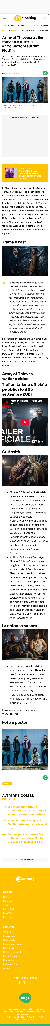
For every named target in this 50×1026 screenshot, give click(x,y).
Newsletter (8, 960)
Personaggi (8, 917)
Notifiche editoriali (12, 952)
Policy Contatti (10, 956)
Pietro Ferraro (12, 74)
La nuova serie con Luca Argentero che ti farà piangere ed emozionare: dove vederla (27, 810)
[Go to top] (45, 1017)
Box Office (8, 913)
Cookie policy (9, 940)
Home (4, 30)
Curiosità (7, 901)
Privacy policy (9, 936)
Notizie (11, 26)
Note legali (8, 948)
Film (4, 26)
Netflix (14, 30)
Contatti (7, 968)
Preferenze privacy (12, 944)
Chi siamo (8, 932)
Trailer (34, 26)
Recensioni (23, 26)
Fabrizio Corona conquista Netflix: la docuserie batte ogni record (27, 824)
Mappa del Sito (10, 964)
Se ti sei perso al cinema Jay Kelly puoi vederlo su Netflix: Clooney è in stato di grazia (26, 838)
